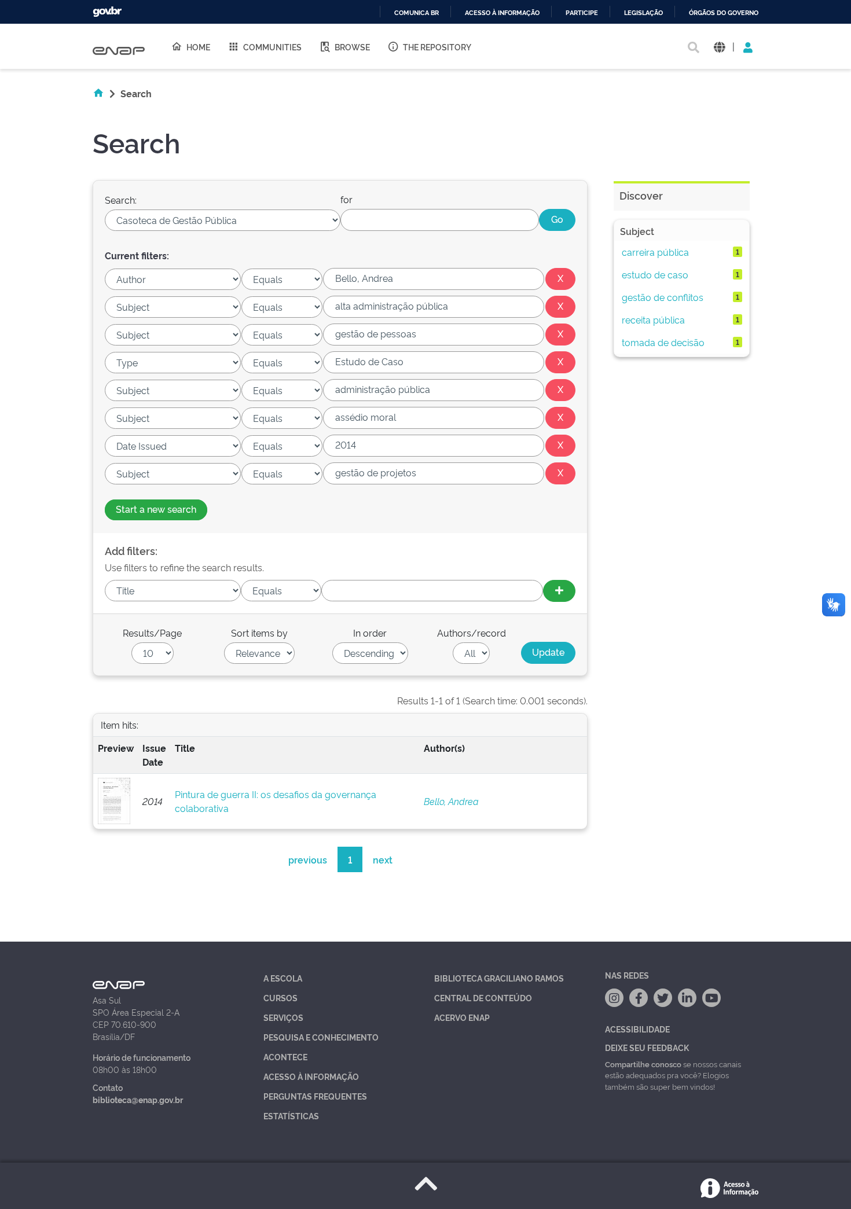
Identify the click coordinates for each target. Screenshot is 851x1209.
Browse (352, 46)
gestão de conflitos (662, 297)
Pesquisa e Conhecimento (321, 1036)
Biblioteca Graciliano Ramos (499, 977)
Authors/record (471, 632)
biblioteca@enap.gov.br (138, 1099)
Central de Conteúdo (483, 997)
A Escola (282, 977)
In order (370, 632)
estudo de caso (655, 274)
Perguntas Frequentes (315, 1095)
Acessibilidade (637, 1028)
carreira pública (655, 251)
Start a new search (156, 508)
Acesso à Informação (311, 1076)
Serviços (283, 1017)
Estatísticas (291, 1115)
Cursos (280, 997)
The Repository (437, 46)
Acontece (285, 1056)
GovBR (107, 11)
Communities (272, 46)
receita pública (653, 319)
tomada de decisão (663, 342)
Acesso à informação (502, 13)
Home (198, 46)
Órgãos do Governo (723, 13)
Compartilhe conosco (643, 1064)
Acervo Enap (462, 1017)
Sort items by (259, 632)
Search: (121, 199)
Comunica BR (416, 13)
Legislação (643, 13)
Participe (582, 13)
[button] (719, 46)
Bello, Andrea (451, 801)
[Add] (559, 591)
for (346, 199)
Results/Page (152, 632)
